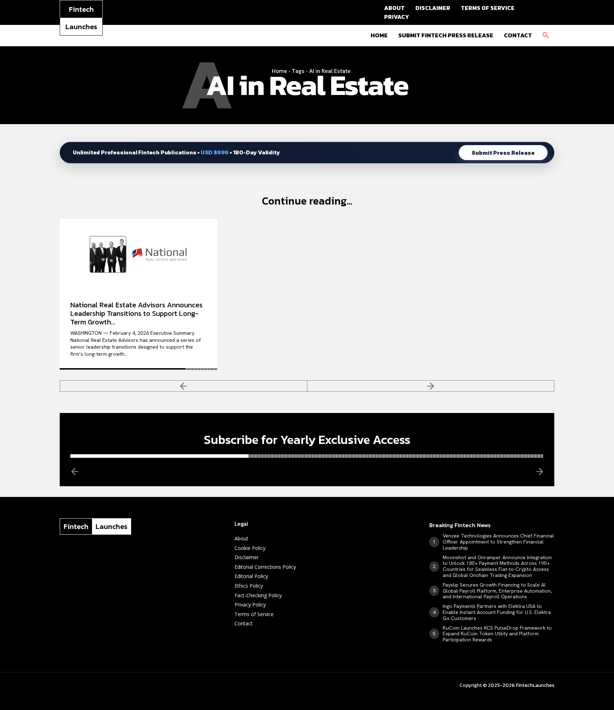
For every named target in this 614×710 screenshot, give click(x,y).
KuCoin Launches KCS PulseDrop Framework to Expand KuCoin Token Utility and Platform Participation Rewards (497, 634)
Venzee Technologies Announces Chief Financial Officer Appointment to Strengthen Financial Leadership (498, 541)
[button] (545, 35)
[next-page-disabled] (431, 386)
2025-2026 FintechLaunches (521, 685)
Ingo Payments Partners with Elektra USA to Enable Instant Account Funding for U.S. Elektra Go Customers (497, 612)
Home (279, 71)
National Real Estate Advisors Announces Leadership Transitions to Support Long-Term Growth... (136, 313)
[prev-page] (183, 386)
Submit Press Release (503, 152)
